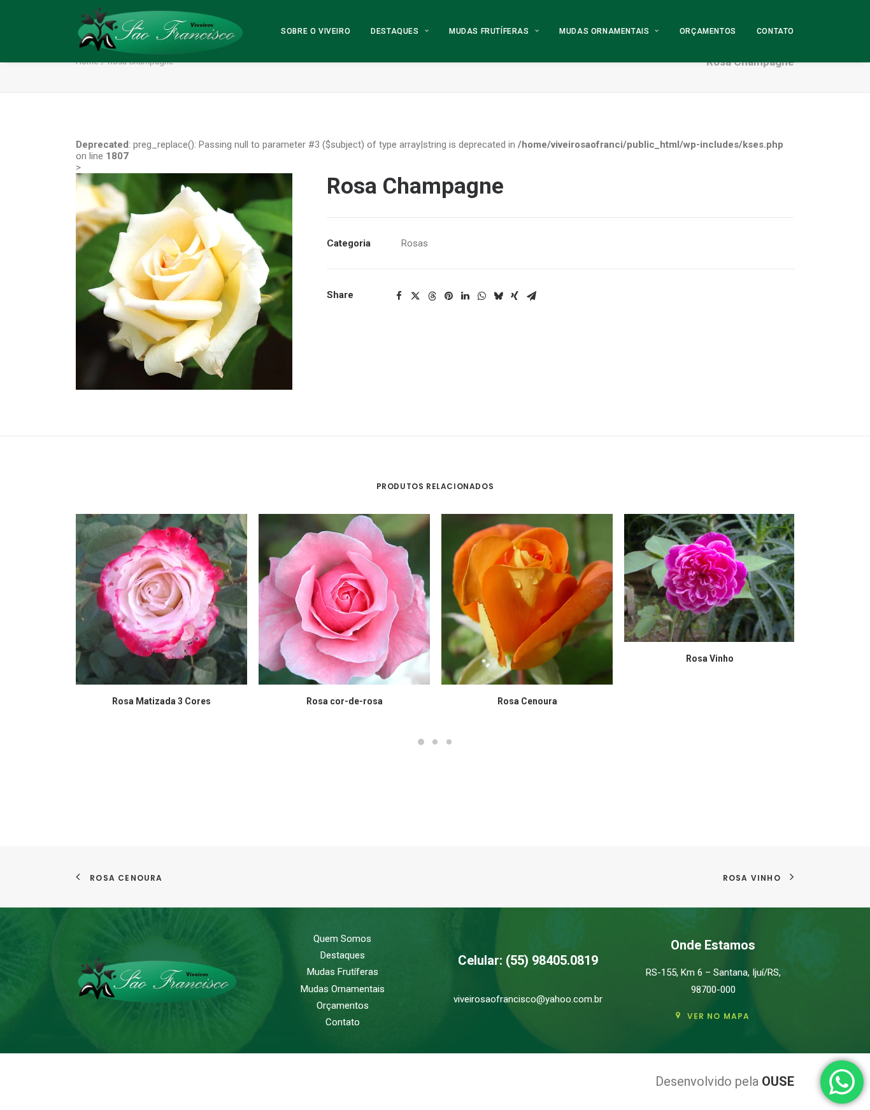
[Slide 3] (449, 742)
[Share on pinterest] (448, 296)
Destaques (394, 31)
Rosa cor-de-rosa (344, 701)
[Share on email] (531, 296)
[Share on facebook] (398, 296)
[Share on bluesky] (498, 296)
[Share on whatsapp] (481, 296)
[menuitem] (320, 31)
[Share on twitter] (415, 296)
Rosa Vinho (710, 658)
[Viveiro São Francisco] (160, 31)
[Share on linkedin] (465, 296)
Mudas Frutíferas (489, 31)
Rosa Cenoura (527, 701)
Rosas (414, 243)
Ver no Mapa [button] (718, 1016)
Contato (775, 31)
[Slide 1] (421, 742)
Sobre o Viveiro (315, 31)
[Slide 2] (435, 742)
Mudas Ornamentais (604, 31)
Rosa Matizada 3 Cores (161, 701)
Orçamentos (708, 31)
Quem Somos (342, 938)
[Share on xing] (514, 296)
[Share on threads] (431, 296)
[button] (184, 281)
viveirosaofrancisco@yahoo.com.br (528, 999)
